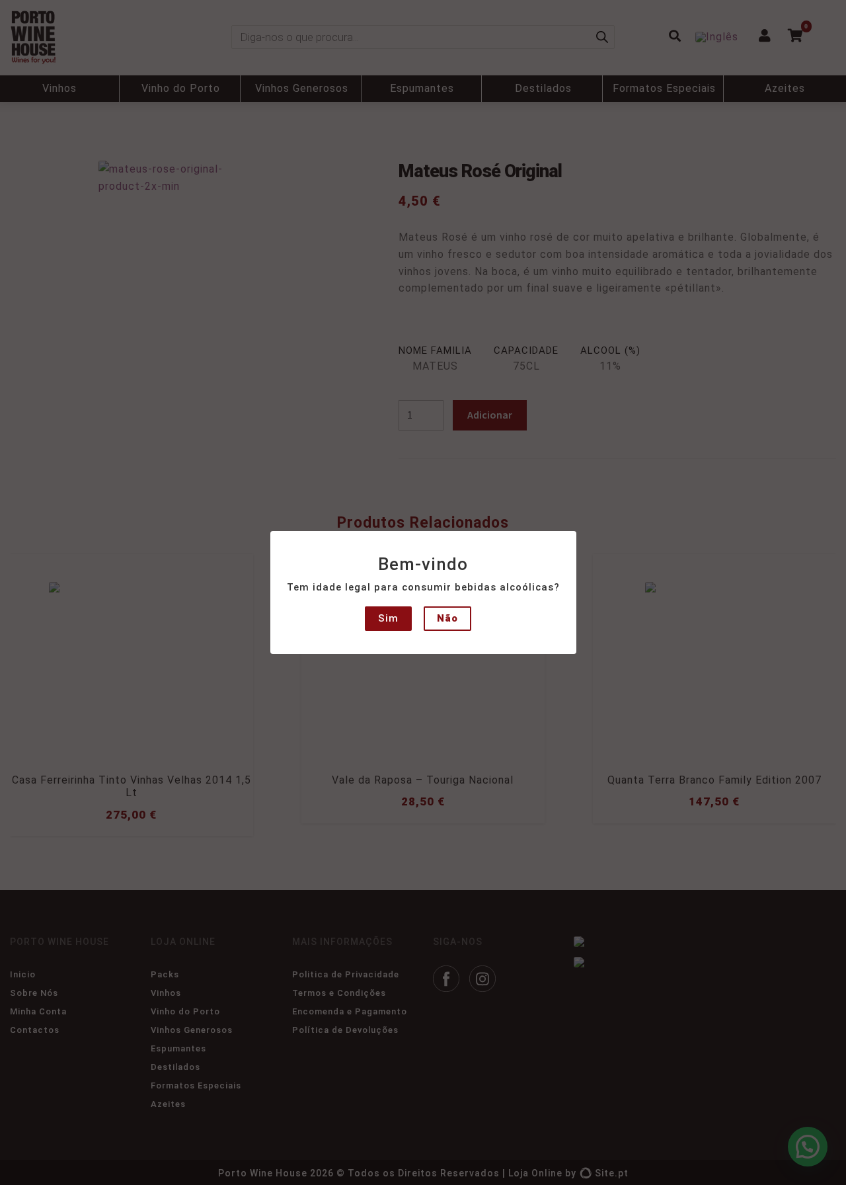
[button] (21, 20)
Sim (388, 618)
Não (447, 618)
